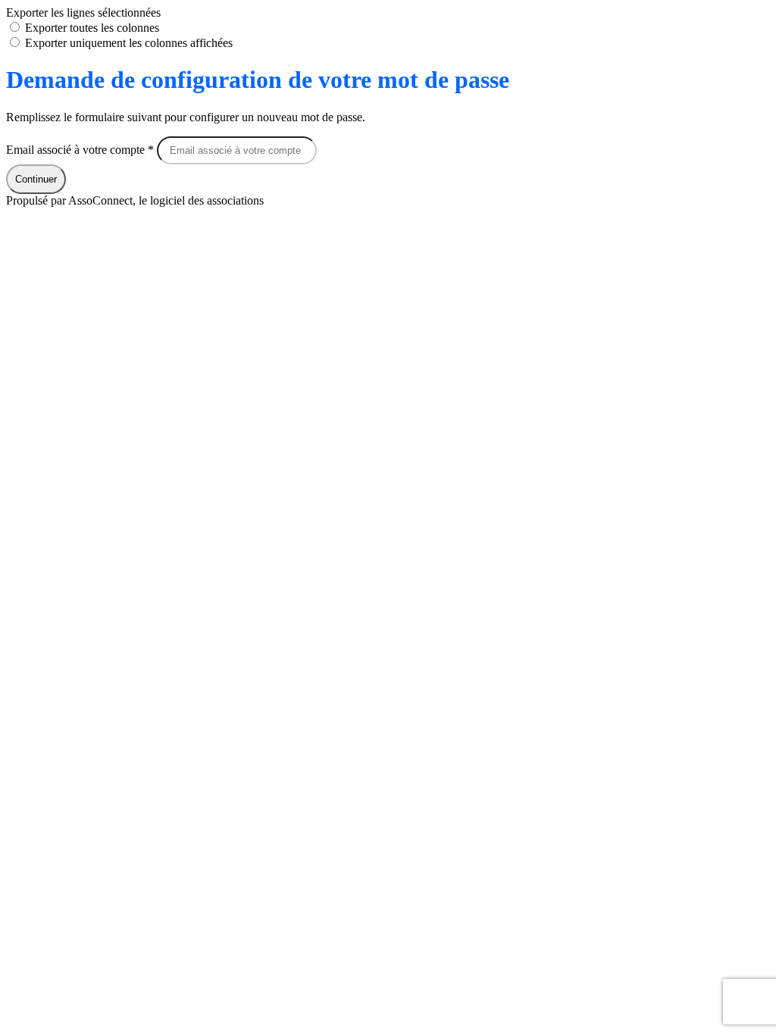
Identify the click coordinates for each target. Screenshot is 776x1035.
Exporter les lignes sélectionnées (83, 12)
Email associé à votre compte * (81, 149)
